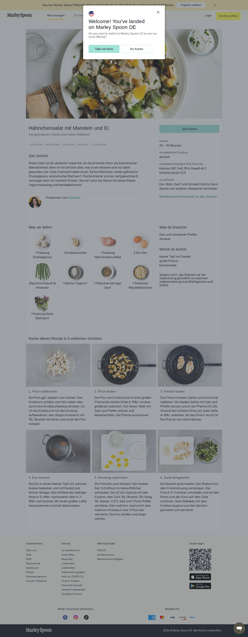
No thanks (136, 49)
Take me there (104, 49)
